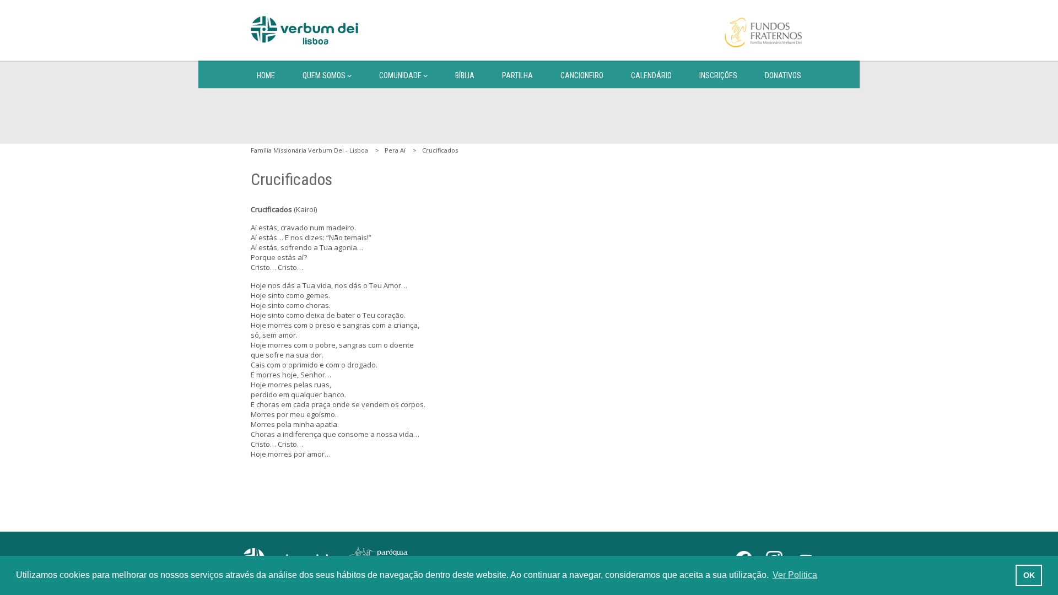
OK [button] (1029, 575)
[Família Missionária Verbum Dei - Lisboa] (304, 30)
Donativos (783, 75)
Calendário (651, 75)
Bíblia (464, 75)
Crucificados (440, 150)
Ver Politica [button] (795, 575)
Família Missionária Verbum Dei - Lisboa (309, 150)
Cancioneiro (581, 75)
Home (266, 75)
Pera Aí (395, 150)
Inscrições (718, 75)
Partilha (517, 75)
